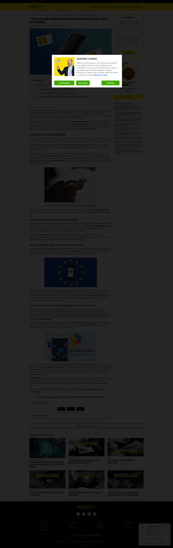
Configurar (64, 83)
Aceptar (110, 83)
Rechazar (83, 83)
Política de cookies (100, 75)
